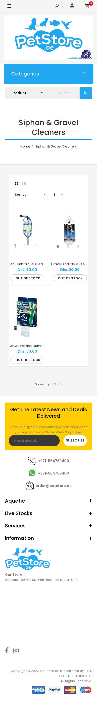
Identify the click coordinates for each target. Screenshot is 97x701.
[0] (87, 6)
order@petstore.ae (54, 485)
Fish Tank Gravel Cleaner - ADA (33, 264)
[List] (24, 183)
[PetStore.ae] (48, 38)
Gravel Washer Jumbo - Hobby (33, 345)
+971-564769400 (53, 460)
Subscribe (75, 440)
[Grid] (16, 183)
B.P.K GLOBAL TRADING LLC (75, 673)
